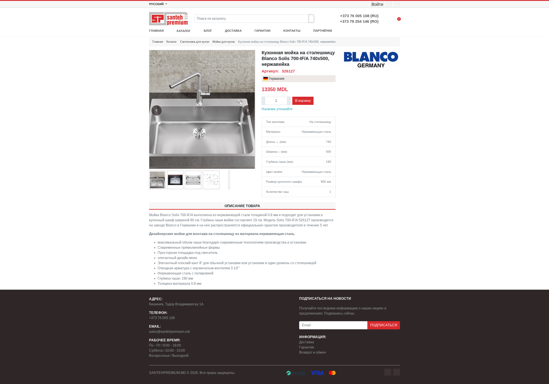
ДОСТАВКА (233, 30)
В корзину (303, 100)
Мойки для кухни (224, 41)
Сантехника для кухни (194, 41)
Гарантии (306, 347)
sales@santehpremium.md (169, 331)
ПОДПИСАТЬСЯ (383, 325)
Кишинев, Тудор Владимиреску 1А (176, 304)
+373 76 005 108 (162, 318)
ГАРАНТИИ (262, 30)
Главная (157, 41)
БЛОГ (208, 30)
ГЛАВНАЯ (156, 30)
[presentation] (156, 110)
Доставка (306, 342)
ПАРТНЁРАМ (322, 30)
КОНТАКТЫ (291, 30)
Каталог (171, 41)
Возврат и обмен (312, 352)
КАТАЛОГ (184, 31)
